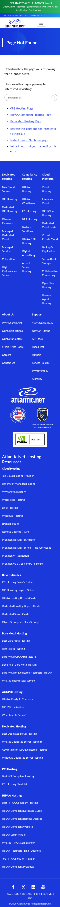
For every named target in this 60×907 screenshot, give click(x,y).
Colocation (8, 259)
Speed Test (38, 346)
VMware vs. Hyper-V (14, 491)
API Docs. (37, 338)
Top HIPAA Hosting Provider (18, 858)
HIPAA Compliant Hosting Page (30, 114)
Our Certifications (12, 330)
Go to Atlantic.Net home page (29, 140)
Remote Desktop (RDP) (15, 531)
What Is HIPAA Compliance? (18, 842)
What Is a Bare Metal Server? (18, 680)
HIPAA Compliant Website (17, 826)
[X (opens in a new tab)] (23, 887)
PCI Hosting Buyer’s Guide (17, 582)
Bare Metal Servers (8, 189)
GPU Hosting (9, 199)
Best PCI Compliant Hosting (18, 776)
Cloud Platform (48, 177)
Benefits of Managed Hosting (18, 483)
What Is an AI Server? (14, 714)
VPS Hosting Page (21, 108)
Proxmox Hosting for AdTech (18, 539)
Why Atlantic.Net (12, 322)
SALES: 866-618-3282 (13, 15)
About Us (8, 314)
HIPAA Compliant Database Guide (22, 810)
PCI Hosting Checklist (14, 784)
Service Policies (41, 362)
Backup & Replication (48, 249)
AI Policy (37, 378)
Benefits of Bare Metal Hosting (19, 664)
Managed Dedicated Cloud (8, 235)
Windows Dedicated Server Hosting (22, 757)
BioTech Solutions (27, 229)
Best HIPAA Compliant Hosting (20, 802)
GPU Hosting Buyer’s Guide (18, 590)
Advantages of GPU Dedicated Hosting (24, 749)
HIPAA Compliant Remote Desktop (22, 818)
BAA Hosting (29, 219)
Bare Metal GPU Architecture (19, 656)
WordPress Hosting (13, 499)
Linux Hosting (10, 507)
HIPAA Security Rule (14, 834)
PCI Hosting (29, 211)
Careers (6, 354)
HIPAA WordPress (28, 201)
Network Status (41, 330)
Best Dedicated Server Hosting (19, 733)
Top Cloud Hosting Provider (18, 475)
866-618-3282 (23, 894)
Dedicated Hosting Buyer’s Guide (21, 605)
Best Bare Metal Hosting (16, 640)
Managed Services (7, 249)
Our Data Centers (12, 338)
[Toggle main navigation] (41, 23)
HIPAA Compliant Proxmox (18, 866)
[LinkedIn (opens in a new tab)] (33, 887)
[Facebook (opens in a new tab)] (13, 887)
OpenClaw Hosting (48, 285)
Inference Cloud (47, 201)
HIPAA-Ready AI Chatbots (17, 699)
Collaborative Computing (50, 273)
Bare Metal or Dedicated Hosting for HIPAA (27, 672)
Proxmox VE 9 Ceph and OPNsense (22, 563)
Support (37, 314)
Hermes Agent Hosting (46, 298)
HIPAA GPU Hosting (29, 241)
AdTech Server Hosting (26, 267)
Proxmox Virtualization (15, 555)
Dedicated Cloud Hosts (49, 225)
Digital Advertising (28, 253)
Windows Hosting (12, 515)
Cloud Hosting (46, 189)
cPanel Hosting (10, 523)
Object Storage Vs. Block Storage (20, 621)
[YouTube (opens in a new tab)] (43, 887)
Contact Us (8, 362)
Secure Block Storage (49, 261)
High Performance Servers (9, 271)
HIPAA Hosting (26, 189)
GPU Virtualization (13, 706)
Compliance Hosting (29, 177)
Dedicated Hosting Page (25, 121)
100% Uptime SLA (42, 322)
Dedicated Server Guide (15, 613)
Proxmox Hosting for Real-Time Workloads (26, 547)
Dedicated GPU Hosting (9, 209)
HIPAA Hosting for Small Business (21, 850)
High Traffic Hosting (13, 648)
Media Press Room (13, 346)
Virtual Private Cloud (50, 237)
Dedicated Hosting (8, 177)
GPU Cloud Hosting (48, 213)
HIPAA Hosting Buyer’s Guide (19, 598)
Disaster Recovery (7, 221)
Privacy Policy (40, 370)
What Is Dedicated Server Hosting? (22, 741)
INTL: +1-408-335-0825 (35, 15)
